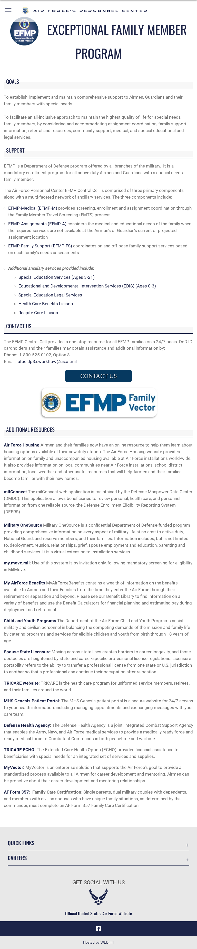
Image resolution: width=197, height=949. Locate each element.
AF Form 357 (16, 792)
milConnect (15, 491)
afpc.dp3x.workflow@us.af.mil (47, 361)
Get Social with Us (98, 882)
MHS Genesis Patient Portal (31, 700)
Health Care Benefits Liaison (45, 303)
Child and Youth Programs (30, 620)
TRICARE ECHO (19, 749)
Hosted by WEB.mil (98, 942)
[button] (8, 11)
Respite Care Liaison (38, 312)
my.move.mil (17, 562)
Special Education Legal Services (50, 294)
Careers (17, 858)
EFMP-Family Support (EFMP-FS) (40, 245)
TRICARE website (21, 683)
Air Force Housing (22, 445)
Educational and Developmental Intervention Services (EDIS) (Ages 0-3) (87, 286)
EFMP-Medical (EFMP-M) (32, 208)
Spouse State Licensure (28, 651)
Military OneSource (23, 525)
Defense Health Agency (27, 725)
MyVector (13, 767)
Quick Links (21, 843)
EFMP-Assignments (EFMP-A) (37, 223)
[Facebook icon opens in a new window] (98, 928)
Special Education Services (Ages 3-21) (56, 277)
